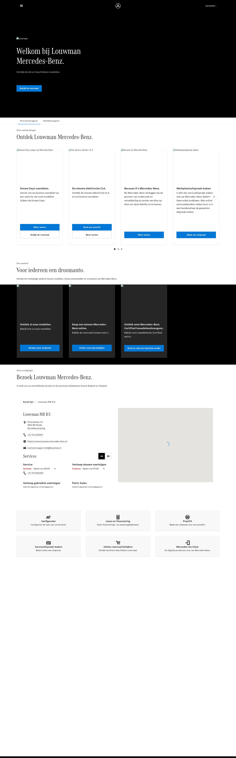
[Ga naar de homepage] (118, 6)
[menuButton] (21, 5)
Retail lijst (28, 401)
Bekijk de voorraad (29, 88)
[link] (36, 428)
